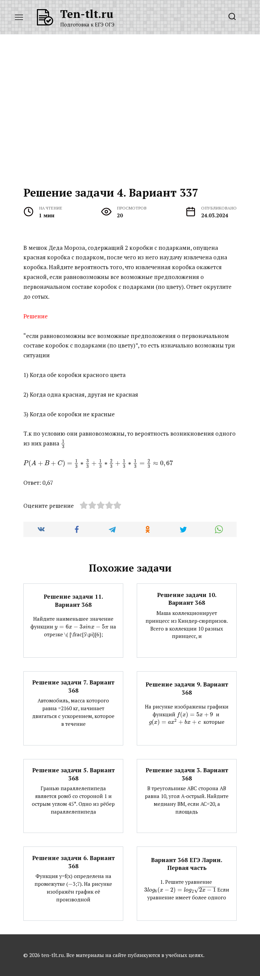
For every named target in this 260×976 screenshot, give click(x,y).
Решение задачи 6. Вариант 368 (73, 862)
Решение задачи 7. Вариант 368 (73, 686)
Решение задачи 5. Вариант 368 (73, 774)
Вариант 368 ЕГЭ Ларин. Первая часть (186, 864)
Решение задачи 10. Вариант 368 (187, 598)
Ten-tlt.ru (86, 13)
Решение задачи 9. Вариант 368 (187, 688)
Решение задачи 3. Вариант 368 (187, 774)
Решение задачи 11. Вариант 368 (73, 601)
